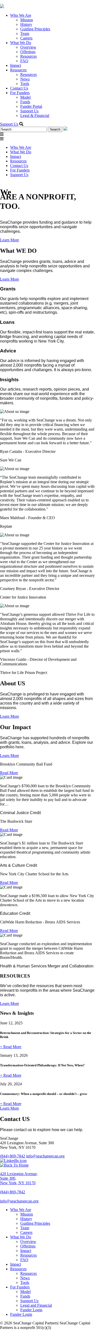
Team (24, 33)
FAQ (24, 61)
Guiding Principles (35, 29)
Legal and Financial (36, 1305)
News (25, 79)
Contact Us (19, 88)
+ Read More (10, 1047)
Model (25, 97)
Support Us (29, 111)
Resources (28, 56)
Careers (26, 38)
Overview (28, 47)
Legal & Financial (34, 115)
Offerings (27, 52)
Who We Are (20, 15)
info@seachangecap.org (45, 1156)
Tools (24, 83)
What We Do (20, 42)
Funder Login (31, 1310)
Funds (25, 102)
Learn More (9, 240)
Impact (15, 65)
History (26, 24)
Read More (9, 773)
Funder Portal (31, 106)
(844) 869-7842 (12, 1156)
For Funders (20, 93)
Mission (26, 20)
